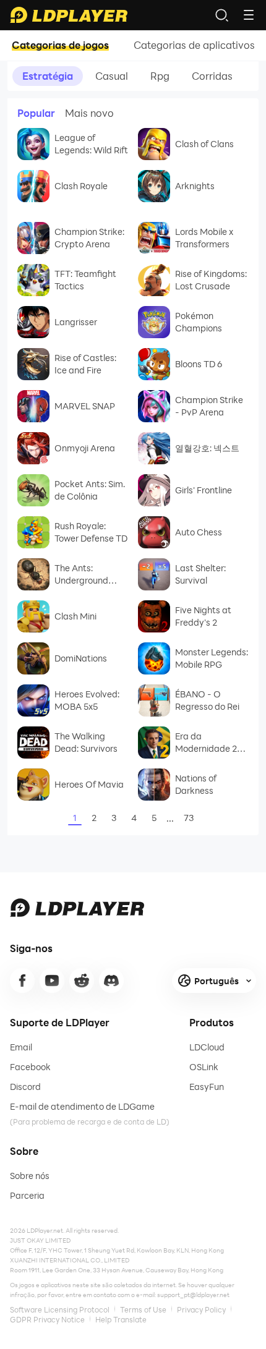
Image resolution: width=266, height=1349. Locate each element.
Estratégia (47, 75)
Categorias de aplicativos (194, 45)
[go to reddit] (81, 980)
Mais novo (89, 113)
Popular (36, 113)
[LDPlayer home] (68, 14)
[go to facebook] (22, 980)
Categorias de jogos (60, 45)
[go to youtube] (52, 980)
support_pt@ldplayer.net (193, 1294)
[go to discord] (111, 980)
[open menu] (248, 14)
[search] (221, 14)
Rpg (159, 75)
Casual (111, 75)
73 (189, 817)
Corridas (212, 75)
